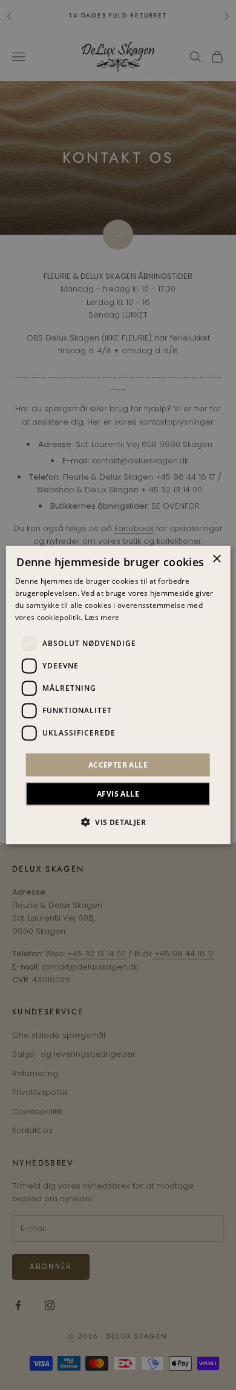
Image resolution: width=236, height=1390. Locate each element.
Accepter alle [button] (118, 764)
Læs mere (102, 617)
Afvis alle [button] (118, 793)
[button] (118, 821)
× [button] (216, 559)
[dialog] (118, 695)
